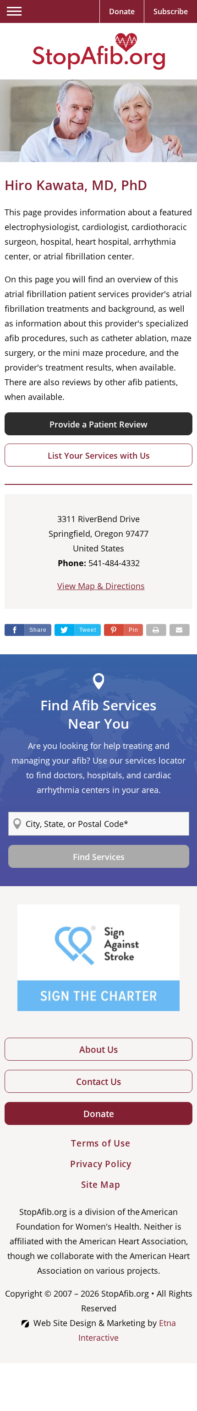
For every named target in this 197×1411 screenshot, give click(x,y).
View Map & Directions (101, 585)
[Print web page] (156, 630)
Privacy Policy (100, 1164)
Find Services (99, 856)
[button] (123, 630)
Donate (98, 1114)
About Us (98, 1050)
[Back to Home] (98, 51)
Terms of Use (101, 1143)
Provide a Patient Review (98, 424)
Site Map (100, 1185)
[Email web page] (180, 630)
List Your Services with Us (99, 455)
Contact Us (98, 1082)
